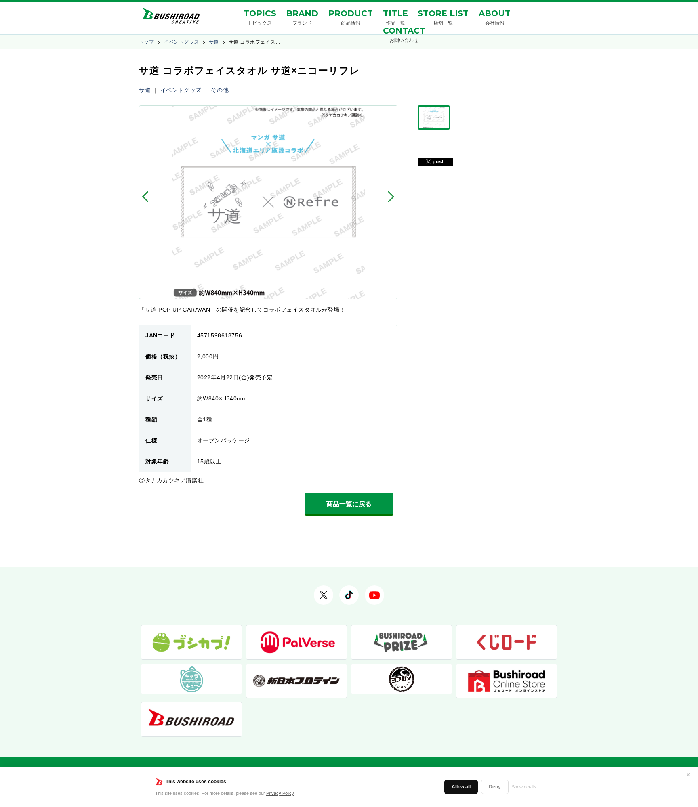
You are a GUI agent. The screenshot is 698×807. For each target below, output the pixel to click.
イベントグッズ (181, 42)
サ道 (214, 42)
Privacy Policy (280, 793)
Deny (495, 787)
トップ (146, 42)
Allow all (461, 787)
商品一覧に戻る (349, 504)
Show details (524, 786)
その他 (220, 90)
